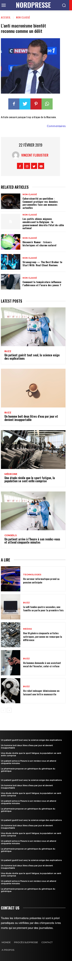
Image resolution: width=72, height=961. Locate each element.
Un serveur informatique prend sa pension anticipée (41, 580)
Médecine (10, 474)
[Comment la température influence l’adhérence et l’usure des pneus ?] (10, 282)
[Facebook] (13, 103)
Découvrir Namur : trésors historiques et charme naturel (39, 243)
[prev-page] (3, 710)
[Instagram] (27, 166)
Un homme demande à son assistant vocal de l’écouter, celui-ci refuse (42, 664)
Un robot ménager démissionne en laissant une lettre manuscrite (41, 692)
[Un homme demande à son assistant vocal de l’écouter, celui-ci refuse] (10, 662)
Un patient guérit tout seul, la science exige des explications (32, 357)
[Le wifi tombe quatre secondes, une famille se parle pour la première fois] (10, 606)
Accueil (6, 17)
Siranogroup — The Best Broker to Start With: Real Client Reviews (42, 263)
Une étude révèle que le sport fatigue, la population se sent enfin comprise (29, 479)
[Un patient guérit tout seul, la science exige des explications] (33, 326)
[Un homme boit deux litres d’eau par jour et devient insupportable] (33, 388)
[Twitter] (24, 103)
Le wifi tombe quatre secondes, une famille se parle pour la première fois (43, 608)
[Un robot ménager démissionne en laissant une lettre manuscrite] (10, 690)
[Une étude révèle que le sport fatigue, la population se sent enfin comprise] (33, 449)
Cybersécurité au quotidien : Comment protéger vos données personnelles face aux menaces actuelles (40, 203)
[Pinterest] (36, 103)
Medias (27, 629)
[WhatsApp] (47, 103)
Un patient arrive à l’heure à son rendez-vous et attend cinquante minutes (32, 541)
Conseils (10, 535)
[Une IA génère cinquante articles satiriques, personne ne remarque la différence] (10, 634)
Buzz (7, 351)
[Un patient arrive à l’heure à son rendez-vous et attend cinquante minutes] (33, 510)
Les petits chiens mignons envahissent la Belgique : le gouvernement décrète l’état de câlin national (43, 223)
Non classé (23, 17)
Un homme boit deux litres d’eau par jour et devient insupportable (31, 418)
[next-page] (9, 710)
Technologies (32, 575)
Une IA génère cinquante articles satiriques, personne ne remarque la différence (42, 636)
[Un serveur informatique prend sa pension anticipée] (10, 579)
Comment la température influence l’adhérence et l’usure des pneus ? (42, 283)
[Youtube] (41, 166)
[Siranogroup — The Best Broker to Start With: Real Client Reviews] (10, 262)
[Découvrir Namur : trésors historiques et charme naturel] (10, 242)
